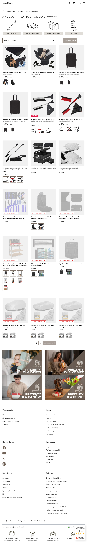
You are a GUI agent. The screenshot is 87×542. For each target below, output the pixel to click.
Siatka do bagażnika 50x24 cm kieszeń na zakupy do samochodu (42, 264)
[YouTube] (21, 453)
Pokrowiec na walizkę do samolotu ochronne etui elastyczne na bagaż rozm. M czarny (15, 120)
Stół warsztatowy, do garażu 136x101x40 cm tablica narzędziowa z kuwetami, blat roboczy (15, 264)
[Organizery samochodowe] (53, 31)
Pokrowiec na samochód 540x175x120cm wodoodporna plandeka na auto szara (42, 326)
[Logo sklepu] (8, 3)
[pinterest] (21, 464)
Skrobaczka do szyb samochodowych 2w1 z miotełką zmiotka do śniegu (71, 120)
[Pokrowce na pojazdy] (33, 31)
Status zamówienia (8, 415)
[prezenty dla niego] (22, 387)
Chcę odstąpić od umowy (10, 421)
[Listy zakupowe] (74, 3)
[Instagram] (21, 458)
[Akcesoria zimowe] (12, 31)
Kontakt (5, 424)
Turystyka (20, 11)
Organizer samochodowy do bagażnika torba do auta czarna (43, 169)
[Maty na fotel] (74, 31)
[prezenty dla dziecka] (22, 362)
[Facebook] (21, 448)
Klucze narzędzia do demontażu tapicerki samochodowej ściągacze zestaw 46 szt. (14, 217)
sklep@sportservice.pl (9, 521)
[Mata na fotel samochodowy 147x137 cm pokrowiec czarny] (15, 57)
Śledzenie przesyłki (8, 418)
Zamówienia (7, 410)
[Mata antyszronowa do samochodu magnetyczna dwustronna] (71, 153)
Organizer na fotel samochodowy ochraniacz (71, 264)
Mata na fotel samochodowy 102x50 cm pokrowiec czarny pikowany (42, 217)
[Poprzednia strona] (53, 40)
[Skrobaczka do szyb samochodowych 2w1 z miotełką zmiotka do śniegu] (71, 105)
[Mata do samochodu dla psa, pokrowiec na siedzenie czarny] (43, 57)
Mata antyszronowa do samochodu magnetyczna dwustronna (68, 169)
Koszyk (48, 418)
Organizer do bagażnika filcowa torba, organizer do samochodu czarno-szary (69, 217)
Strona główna (11, 11)
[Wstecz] (4, 11)
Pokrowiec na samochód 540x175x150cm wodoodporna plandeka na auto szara (14, 326)
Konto (48, 410)
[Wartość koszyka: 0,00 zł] (79, 3)
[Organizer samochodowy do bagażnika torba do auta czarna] (43, 153)
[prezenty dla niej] (65, 362)
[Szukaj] (69, 3)
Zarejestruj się (50, 415)
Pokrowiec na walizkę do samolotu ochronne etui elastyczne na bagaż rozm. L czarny (71, 73)
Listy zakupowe (51, 421)
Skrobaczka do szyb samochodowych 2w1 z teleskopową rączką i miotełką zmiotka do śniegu (43, 121)
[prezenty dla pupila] (65, 387)
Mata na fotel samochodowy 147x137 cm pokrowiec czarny (14, 73)
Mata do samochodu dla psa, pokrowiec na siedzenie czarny (42, 73)
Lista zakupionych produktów (55, 424)
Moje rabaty (50, 431)
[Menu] (84, 3)
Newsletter (50, 434)
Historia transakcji (52, 428)
